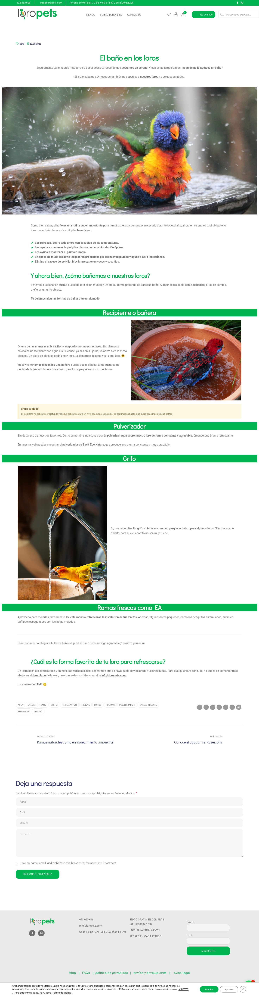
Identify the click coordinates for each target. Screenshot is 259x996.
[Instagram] (241, 2)
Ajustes (229, 989)
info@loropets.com (113, 675)
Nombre (191, 922)
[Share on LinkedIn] (212, 707)
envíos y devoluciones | (151, 973)
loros (97, 704)
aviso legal (180, 973)
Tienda (90, 14)
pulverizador (127, 704)
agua (20, 704)
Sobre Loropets (111, 14)
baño (22, 43)
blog (74, 973)
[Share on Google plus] (225, 707)
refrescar (23, 711)
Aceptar (209, 989)
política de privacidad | (112, 973)
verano (38, 711)
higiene (85, 704)
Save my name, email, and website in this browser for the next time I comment (68, 863)
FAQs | (88, 973)
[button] (184, 15)
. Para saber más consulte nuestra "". (42, 992)
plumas (110, 704)
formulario (39, 675)
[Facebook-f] (237, 2)
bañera (32, 704)
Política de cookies (62, 992)
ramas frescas (148, 704)
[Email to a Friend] (238, 707)
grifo (54, 704)
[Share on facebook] (199, 707)
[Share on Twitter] (206, 707)
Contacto (134, 14)
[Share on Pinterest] (232, 707)
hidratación (69, 704)
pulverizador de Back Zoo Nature (83, 444)
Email (189, 935)
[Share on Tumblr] (219, 707)
